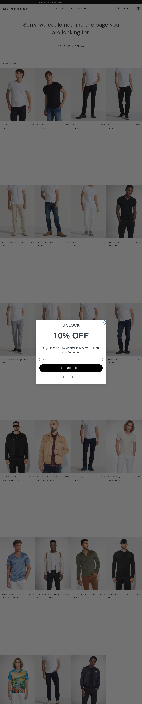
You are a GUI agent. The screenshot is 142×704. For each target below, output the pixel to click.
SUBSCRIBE (71, 368)
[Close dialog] (103, 322)
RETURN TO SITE (71, 377)
